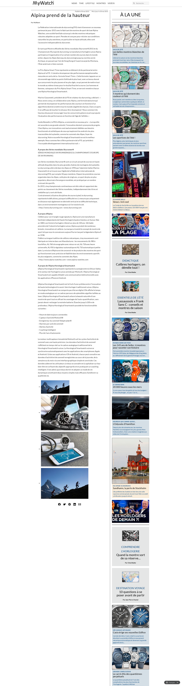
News (74, 3)
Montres (101, 3)
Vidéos (111, 3)
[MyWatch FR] (43, 3)
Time (81, 3)
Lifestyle (90, 3)
